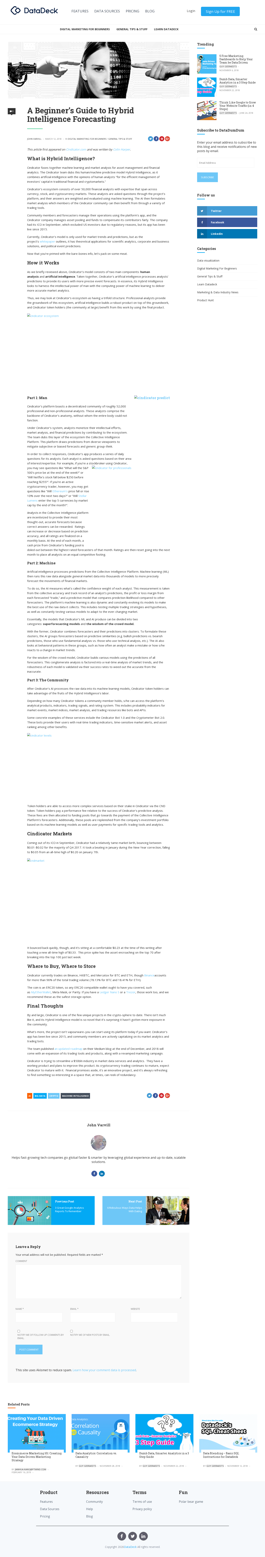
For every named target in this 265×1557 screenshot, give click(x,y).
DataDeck (130, 1547)
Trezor (130, 992)
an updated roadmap (68, 1049)
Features (79, 11)
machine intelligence (75, 1095)
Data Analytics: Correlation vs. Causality (96, 1455)
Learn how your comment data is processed (104, 1370)
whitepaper (48, 241)
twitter (216, 211)
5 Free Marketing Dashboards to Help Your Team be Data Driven (236, 59)
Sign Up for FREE (220, 11)
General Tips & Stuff (131, 29)
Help (89, 1509)
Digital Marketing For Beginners (85, 29)
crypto (53, 1095)
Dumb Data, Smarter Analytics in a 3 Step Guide (237, 80)
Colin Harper (121, 149)
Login (191, 11)
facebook (217, 222)
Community (94, 1501)
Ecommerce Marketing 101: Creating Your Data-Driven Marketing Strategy (36, 1456)
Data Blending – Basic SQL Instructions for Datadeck (221, 1455)
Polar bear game (191, 1501)
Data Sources (107, 11)
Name (20, 1309)
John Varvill (34, 138)
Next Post (135, 1201)
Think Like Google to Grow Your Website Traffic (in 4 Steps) (237, 106)
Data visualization (208, 260)
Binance (149, 975)
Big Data (40, 1095)
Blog (150, 11)
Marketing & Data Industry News (217, 292)
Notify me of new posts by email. (90, 1335)
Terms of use (142, 1501)
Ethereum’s (60, 491)
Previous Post (64, 1201)
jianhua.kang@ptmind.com (30, 1469)
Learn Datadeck (166, 29)
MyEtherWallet (41, 992)
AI (30, 1095)
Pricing (132, 11)
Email (74, 1309)
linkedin (217, 234)
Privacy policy (142, 1509)
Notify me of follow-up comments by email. (40, 1336)
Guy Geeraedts (228, 66)
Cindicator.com (76, 149)
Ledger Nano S (109, 992)
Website (135, 1309)
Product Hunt (205, 300)
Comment (21, 1261)
